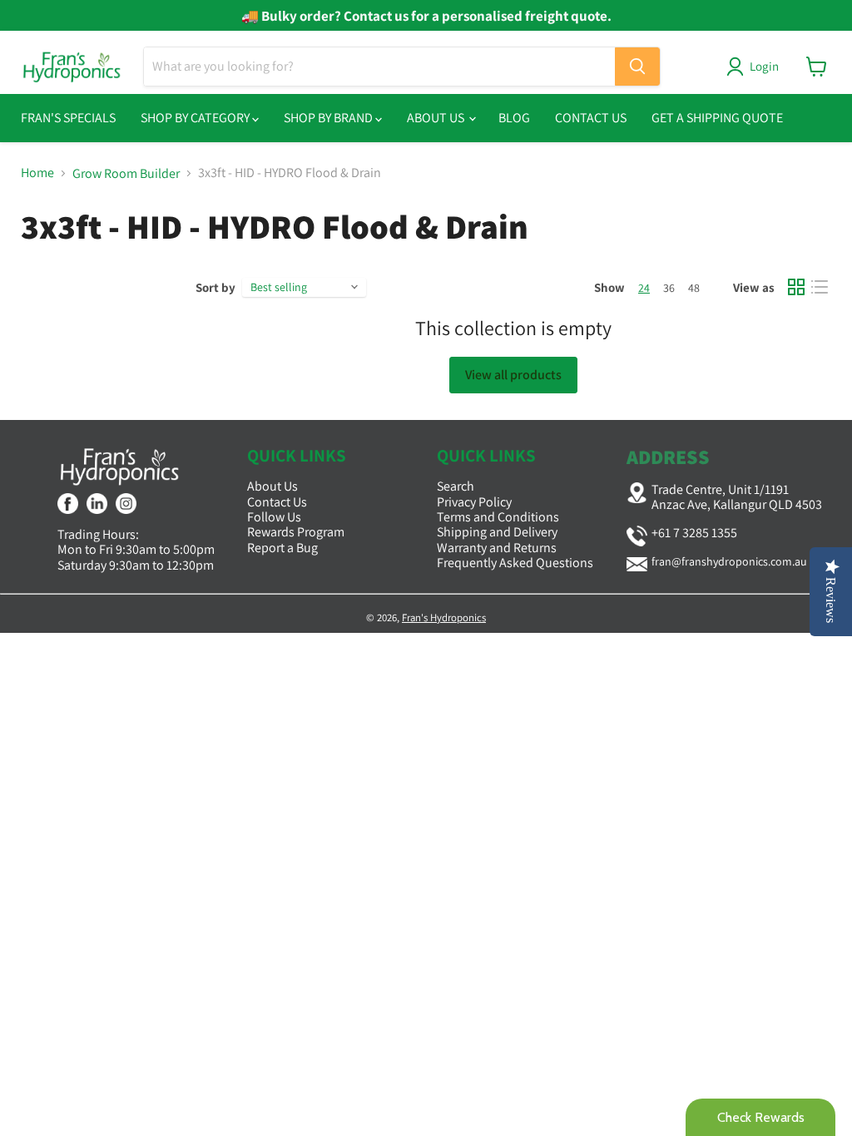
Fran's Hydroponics (444, 617)
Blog (514, 117)
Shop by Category (196, 117)
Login (764, 66)
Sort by (215, 287)
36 (669, 287)
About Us (437, 117)
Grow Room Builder (126, 173)
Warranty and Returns (497, 547)
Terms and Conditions (498, 517)
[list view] (819, 287)
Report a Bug (282, 547)
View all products (513, 374)
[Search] (637, 66)
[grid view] (796, 287)
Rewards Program (295, 532)
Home (37, 172)
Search (455, 486)
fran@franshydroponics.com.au (729, 561)
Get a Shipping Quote (717, 117)
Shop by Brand (329, 117)
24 (644, 287)
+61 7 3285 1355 (694, 532)
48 (694, 287)
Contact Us (591, 117)
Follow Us (274, 517)
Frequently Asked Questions (515, 562)
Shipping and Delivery (497, 532)
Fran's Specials (68, 117)
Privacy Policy (474, 502)
